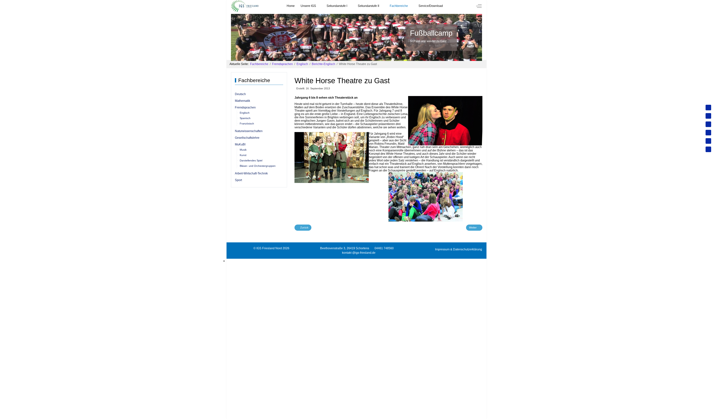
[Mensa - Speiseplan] (708, 124)
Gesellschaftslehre (247, 137)
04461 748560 (384, 248)
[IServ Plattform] (708, 141)
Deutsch (240, 94)
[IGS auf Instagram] (708, 132)
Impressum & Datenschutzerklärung (458, 249)
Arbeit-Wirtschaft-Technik (251, 173)
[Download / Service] (708, 116)
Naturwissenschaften (249, 131)
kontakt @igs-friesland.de (358, 252)
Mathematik (242, 100)
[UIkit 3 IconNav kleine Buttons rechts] (356, 261)
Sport (238, 180)
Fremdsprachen (245, 107)
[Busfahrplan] (708, 149)
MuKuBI (240, 144)
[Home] (708, 107)
